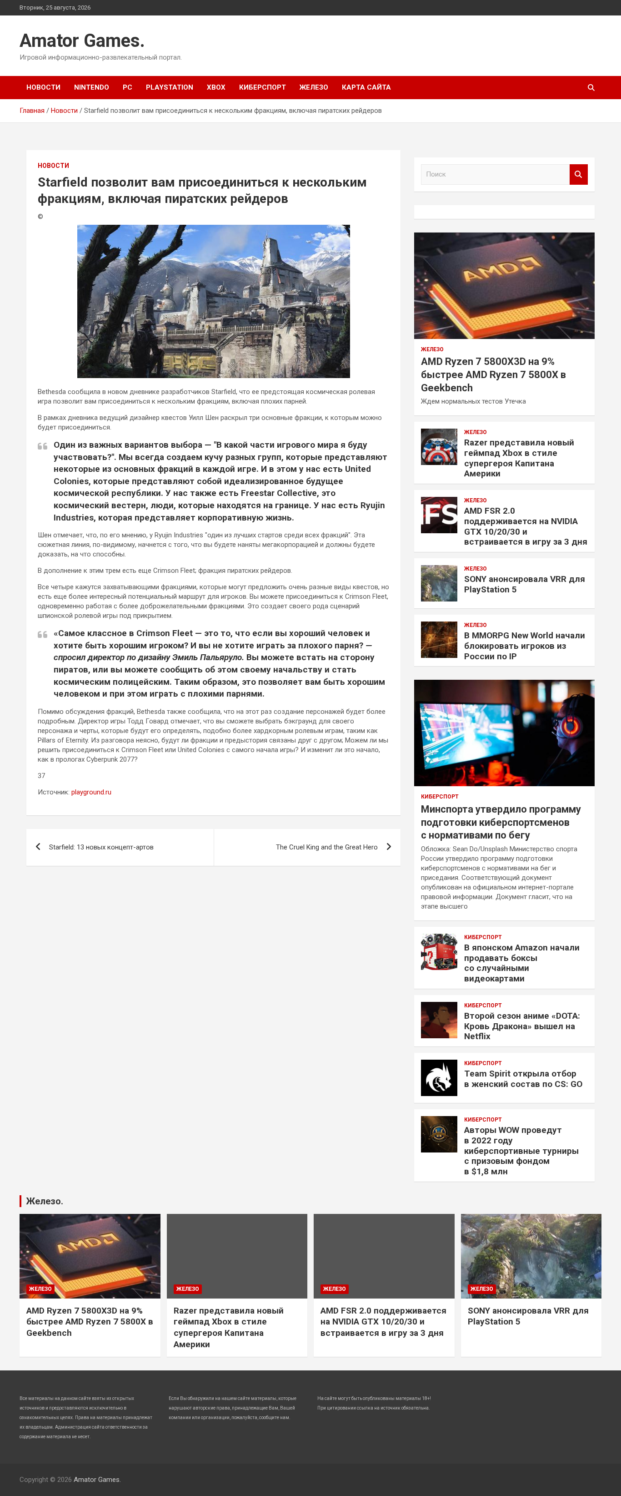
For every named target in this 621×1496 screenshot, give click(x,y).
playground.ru (91, 792)
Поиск (579, 174)
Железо (314, 87)
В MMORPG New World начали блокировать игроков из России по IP (524, 646)
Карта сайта (366, 87)
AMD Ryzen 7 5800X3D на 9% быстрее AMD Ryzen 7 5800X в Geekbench (493, 374)
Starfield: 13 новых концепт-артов (101, 847)
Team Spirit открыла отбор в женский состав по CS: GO (523, 1078)
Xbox (216, 87)
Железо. (44, 1201)
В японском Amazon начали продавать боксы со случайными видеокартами (522, 963)
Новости (43, 87)
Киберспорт (262, 87)
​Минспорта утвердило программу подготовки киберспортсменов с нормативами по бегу (501, 822)
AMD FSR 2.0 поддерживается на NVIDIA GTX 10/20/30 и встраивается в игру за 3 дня (525, 526)
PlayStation (169, 87)
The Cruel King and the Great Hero (327, 847)
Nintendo (91, 87)
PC (127, 87)
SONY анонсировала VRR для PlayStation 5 (524, 584)
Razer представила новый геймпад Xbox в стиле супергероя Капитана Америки (519, 458)
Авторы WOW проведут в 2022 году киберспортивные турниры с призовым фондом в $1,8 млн (521, 1151)
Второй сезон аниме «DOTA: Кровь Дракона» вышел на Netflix (522, 1026)
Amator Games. (82, 40)
